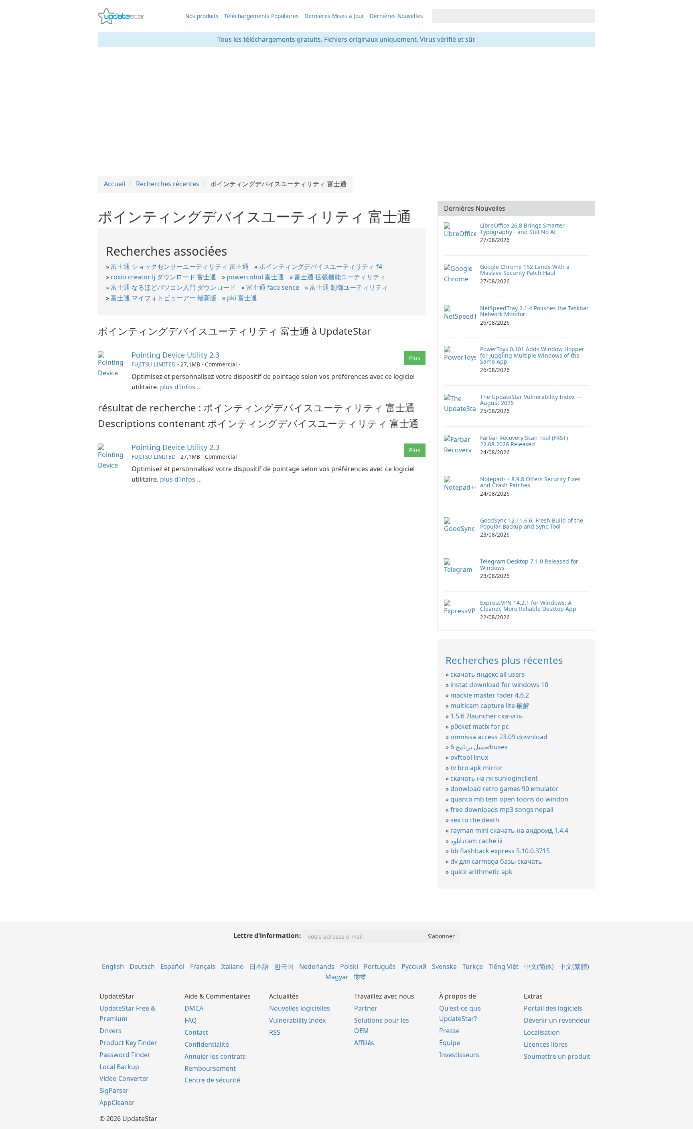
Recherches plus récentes (504, 660)
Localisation (542, 1032)
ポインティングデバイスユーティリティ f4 (320, 266)
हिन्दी (360, 976)
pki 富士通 (242, 297)
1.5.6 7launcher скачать (486, 716)
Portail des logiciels (553, 1008)
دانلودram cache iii (476, 840)
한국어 (284, 966)
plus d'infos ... (181, 386)
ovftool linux (469, 757)
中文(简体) (539, 966)
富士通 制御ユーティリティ (349, 287)
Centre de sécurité (212, 1080)
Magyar (337, 976)
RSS (274, 1032)
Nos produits (202, 16)
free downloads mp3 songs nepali (501, 809)
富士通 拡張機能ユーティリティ (340, 277)
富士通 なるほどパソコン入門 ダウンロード (173, 287)
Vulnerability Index (297, 1020)
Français (202, 966)
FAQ (190, 1020)
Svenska (444, 966)
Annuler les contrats (215, 1056)
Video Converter (124, 1078)
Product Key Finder (128, 1042)
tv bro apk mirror (476, 767)
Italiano (232, 966)
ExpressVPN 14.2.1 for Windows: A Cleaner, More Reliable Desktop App (528, 605)
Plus (414, 358)
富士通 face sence (272, 287)
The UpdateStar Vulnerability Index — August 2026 (531, 400)
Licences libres (546, 1044)
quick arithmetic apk (481, 871)
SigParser (114, 1090)
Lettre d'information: (267, 935)
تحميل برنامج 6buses (479, 746)
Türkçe (472, 966)
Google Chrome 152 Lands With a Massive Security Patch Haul (524, 270)
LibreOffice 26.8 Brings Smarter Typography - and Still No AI (522, 228)
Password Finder (124, 1054)
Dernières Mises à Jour (334, 16)
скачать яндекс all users (487, 674)
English (113, 966)
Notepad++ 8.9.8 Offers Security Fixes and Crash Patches (530, 482)
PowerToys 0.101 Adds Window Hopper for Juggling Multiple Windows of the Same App (532, 355)
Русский (413, 966)
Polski (349, 966)
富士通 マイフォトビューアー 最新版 (164, 297)
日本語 (259, 966)
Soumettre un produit (557, 1056)
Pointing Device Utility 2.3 (175, 355)
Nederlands (316, 966)
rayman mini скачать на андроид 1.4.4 (509, 830)
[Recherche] (587, 16)
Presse (449, 1030)
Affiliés (364, 1042)
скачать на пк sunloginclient (494, 778)
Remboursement (210, 1068)
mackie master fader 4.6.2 (489, 695)
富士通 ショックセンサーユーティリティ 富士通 (180, 266)
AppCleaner (117, 1102)
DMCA (193, 1008)
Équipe (449, 1042)
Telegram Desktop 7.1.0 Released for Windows (529, 564)
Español (172, 966)
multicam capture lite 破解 (489, 705)
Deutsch (142, 966)
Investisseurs (459, 1054)
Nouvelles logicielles (299, 1008)
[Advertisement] (346, 111)
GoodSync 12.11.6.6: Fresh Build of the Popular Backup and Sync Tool (531, 523)
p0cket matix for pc (479, 726)
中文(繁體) (574, 966)
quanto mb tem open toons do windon (509, 799)
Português (380, 966)
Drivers (110, 1030)
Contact (196, 1032)
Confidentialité (206, 1044)
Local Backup (119, 1066)
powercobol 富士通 (255, 277)
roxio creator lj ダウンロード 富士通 (163, 277)
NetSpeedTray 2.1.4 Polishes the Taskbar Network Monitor (534, 311)
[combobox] (506, 16)
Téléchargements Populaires (261, 16)
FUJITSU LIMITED (154, 364)
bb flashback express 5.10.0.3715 (500, 850)
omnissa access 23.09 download (498, 736)
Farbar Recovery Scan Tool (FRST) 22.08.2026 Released (524, 441)
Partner (365, 1008)
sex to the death (474, 820)
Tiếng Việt (503, 966)
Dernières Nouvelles (396, 16)
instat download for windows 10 (499, 684)
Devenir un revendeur (557, 1020)
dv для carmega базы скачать (496, 861)
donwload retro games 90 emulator (504, 788)
